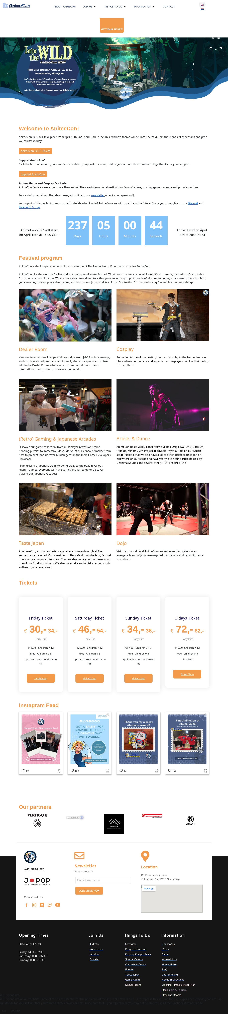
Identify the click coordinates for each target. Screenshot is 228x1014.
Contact (169, 6)
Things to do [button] (113, 6)
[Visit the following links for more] (26, 905)
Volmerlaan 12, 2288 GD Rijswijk (160, 879)
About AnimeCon (65, 6)
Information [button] (142, 6)
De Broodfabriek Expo (154, 875)
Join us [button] (87, 6)
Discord (193, 203)
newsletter (98, 195)
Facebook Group (29, 207)
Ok (4, 1011)
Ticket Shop (40, 678)
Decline (15, 1011)
